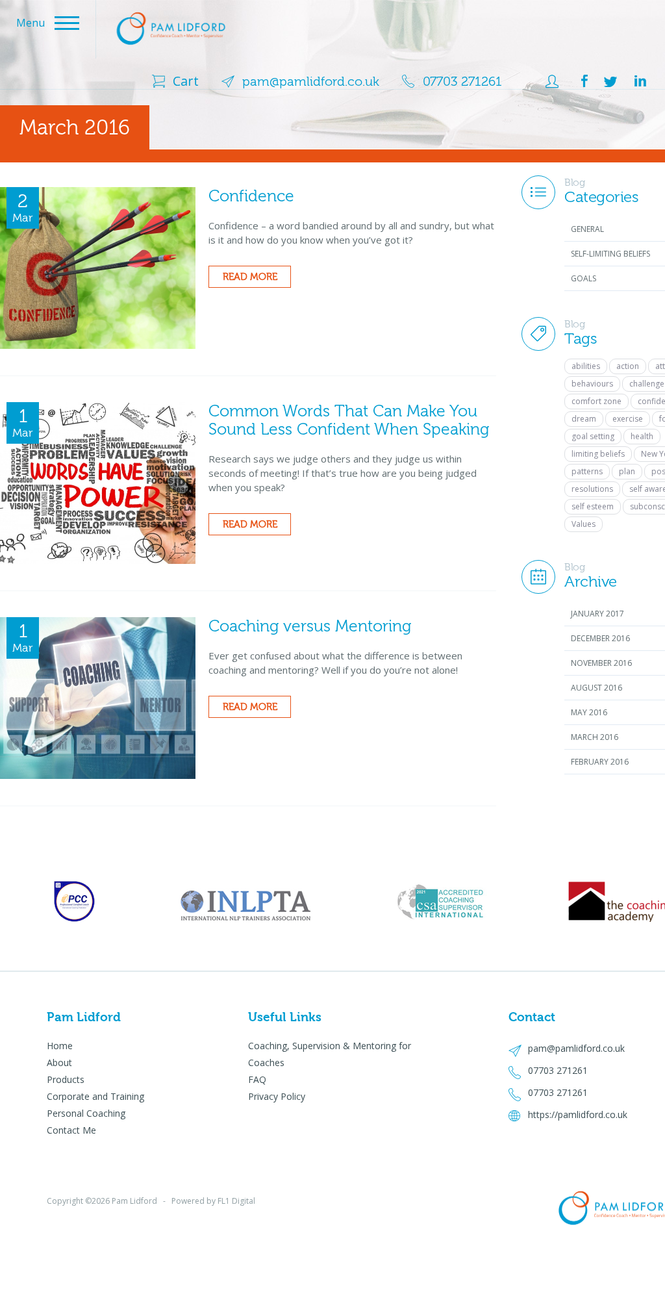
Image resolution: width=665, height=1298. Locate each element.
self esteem (592, 506)
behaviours (592, 383)
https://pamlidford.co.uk (577, 1114)
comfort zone (596, 401)
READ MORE (250, 277)
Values (583, 523)
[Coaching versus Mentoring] (97, 697)
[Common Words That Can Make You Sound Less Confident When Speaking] (97, 482)
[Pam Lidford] (171, 26)
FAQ (257, 1079)
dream (583, 418)
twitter (610, 81)
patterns (587, 471)
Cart (186, 81)
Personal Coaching (86, 1113)
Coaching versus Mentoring (309, 626)
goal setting (592, 436)
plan (627, 471)
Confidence (251, 196)
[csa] (441, 902)
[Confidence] (97, 267)
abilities (585, 366)
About (59, 1062)
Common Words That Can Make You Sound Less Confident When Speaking (348, 420)
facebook (584, 81)
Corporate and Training (95, 1096)
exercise (627, 418)
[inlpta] (74, 901)
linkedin (639, 81)
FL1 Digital (236, 1200)
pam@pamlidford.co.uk (310, 81)
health (642, 436)
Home (60, 1045)
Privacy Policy (276, 1096)
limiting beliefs (598, 453)
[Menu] (238, 9)
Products (65, 1079)
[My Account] (541, 82)
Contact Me (71, 1130)
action (627, 366)
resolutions (592, 488)
